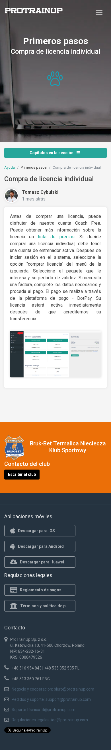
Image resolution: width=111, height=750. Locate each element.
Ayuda (9, 167)
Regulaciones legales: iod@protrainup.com (50, 720)
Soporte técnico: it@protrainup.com (43, 709)
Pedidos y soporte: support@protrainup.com (51, 699)
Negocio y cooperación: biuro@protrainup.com (53, 689)
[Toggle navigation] (99, 12)
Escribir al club (22, 474)
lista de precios (56, 236)
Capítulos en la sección (52, 152)
